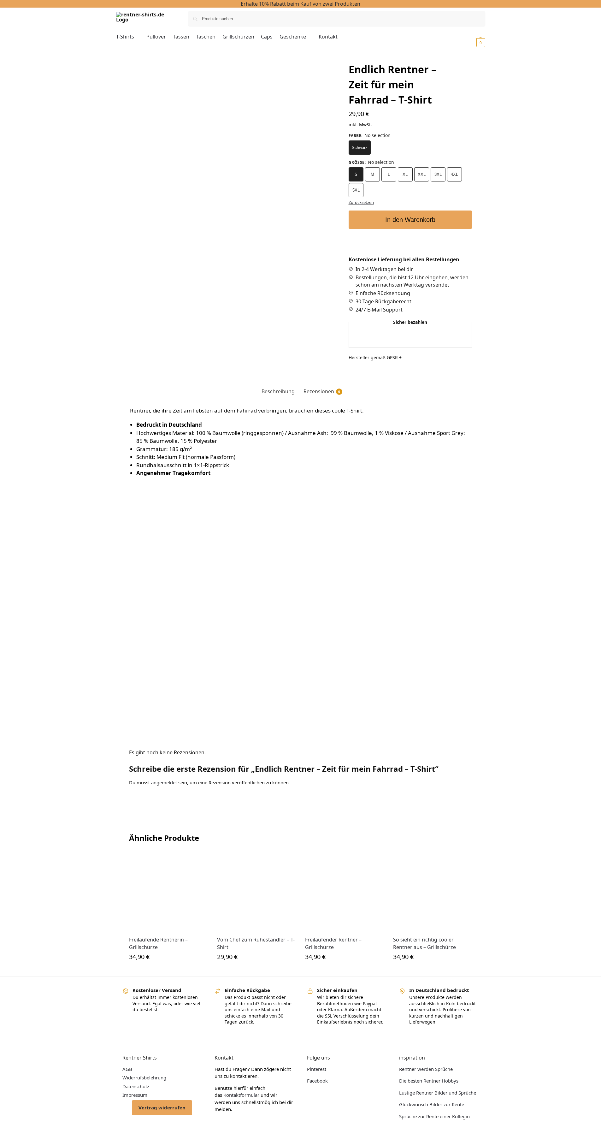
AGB (127, 1069)
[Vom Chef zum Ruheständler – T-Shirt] (256, 891)
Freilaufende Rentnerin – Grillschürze (158, 943)
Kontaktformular (241, 1095)
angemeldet (164, 782)
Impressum (134, 1095)
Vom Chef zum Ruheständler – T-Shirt (256, 943)
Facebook (317, 1081)
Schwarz (360, 147)
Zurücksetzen (361, 202)
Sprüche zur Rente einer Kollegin (434, 1116)
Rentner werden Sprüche (426, 1069)
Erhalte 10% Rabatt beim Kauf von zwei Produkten (300, 3)
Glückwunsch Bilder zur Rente (431, 1104)
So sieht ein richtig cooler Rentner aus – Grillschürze (424, 943)
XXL (422, 174)
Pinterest (316, 1069)
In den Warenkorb (410, 219)
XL (405, 174)
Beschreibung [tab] (278, 391)
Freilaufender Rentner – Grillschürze (333, 943)
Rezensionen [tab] (321, 391)
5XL (356, 190)
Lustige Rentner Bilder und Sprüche (437, 1093)
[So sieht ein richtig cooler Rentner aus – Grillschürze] (432, 891)
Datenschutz (135, 1086)
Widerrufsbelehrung (144, 1077)
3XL (438, 174)
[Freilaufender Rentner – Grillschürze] (344, 891)
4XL (454, 174)
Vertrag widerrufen (162, 1107)
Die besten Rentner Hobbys (428, 1081)
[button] (472, 42)
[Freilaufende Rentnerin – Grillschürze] (168, 891)
